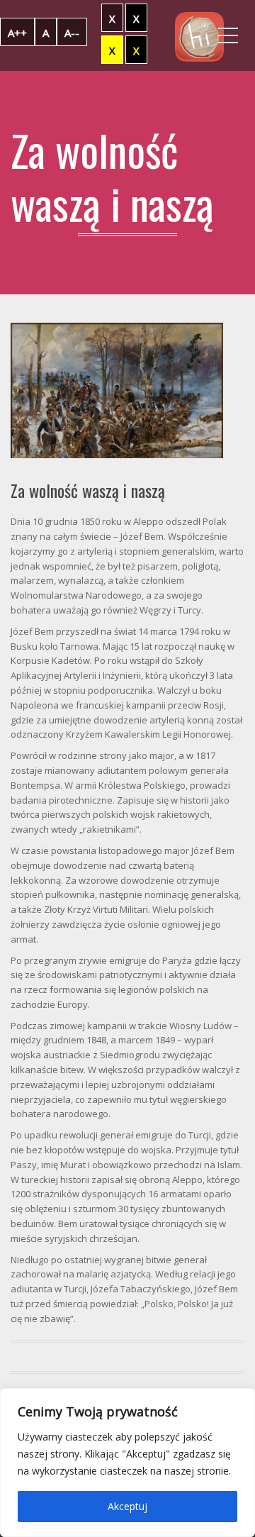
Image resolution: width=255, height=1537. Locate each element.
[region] (127, 1462)
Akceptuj (127, 1506)
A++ (17, 33)
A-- (71, 33)
